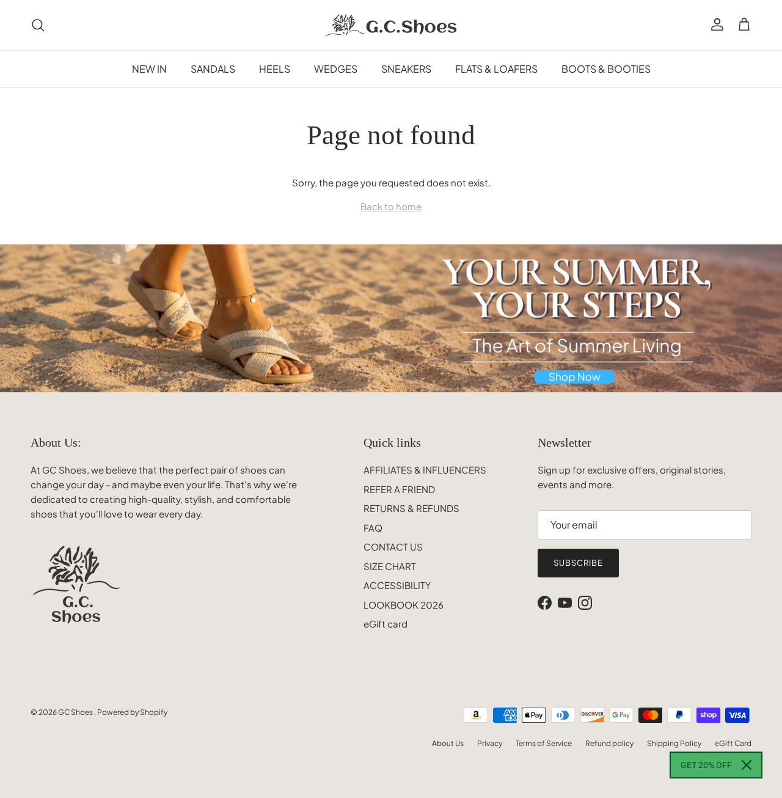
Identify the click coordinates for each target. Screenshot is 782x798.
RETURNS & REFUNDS (411, 508)
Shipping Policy (674, 743)
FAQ (373, 527)
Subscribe (578, 563)
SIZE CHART (390, 566)
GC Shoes (76, 712)
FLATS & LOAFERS (496, 68)
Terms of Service (544, 743)
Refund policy (609, 743)
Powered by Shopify (132, 712)
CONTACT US (393, 546)
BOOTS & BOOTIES (606, 68)
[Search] (38, 25)
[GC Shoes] (391, 25)
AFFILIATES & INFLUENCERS (425, 469)
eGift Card (733, 743)
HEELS (274, 68)
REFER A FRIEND (399, 489)
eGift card (385, 623)
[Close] (746, 765)
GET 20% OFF (706, 765)
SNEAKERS (406, 68)
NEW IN (149, 68)
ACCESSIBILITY (397, 585)
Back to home (391, 206)
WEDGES (335, 68)
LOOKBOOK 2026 (404, 604)
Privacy (489, 743)
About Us (448, 743)
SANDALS (213, 68)
